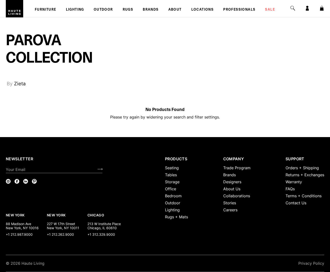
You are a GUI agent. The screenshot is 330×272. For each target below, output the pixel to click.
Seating (172, 167)
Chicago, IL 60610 (102, 228)
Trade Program (237, 167)
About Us (231, 188)
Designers (232, 181)
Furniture (45, 10)
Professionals (239, 10)
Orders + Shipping (302, 167)
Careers (230, 209)
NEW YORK (15, 215)
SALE (270, 10)
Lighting (75, 10)
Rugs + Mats (176, 216)
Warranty (294, 181)
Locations (202, 10)
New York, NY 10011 (63, 228)
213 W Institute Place (104, 224)
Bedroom (173, 195)
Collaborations (236, 195)
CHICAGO (95, 215)
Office (170, 188)
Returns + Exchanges (305, 174)
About (175, 10)
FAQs (290, 188)
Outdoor (103, 10)
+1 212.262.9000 (60, 234)
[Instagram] (8, 181)
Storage (172, 181)
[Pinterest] (34, 181)
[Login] (307, 8)
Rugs (128, 10)
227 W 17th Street (61, 224)
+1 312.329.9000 (101, 234)
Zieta (20, 84)
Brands (150, 10)
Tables (171, 174)
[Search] (292, 8)
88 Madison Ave (18, 224)
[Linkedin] (25, 181)
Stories (229, 202)
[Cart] (321, 8)
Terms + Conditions (304, 195)
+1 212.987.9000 (19, 234)
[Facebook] (16, 181)
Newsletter (19, 158)
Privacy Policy (311, 263)
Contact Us (296, 202)
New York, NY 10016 (22, 228)
